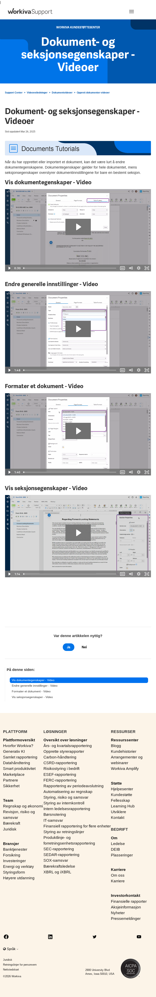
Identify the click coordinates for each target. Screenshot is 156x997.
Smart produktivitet (19, 768)
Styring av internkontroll (63, 803)
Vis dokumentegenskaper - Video (33, 680)
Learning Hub (123, 806)
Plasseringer (122, 855)
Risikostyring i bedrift (61, 768)
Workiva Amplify (125, 768)
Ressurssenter (124, 740)
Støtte (116, 783)
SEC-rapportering (58, 849)
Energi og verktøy (18, 866)
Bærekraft (11, 823)
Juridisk (9, 829)
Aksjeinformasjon (126, 907)
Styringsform (14, 872)
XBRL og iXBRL (57, 872)
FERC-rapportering (60, 780)
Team (8, 800)
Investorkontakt (125, 895)
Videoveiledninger (37, 92)
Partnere (10, 780)
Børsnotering (54, 814)
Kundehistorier (123, 751)
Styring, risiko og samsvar (65, 797)
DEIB (115, 849)
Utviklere (118, 812)
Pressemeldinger (126, 918)
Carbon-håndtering (59, 757)
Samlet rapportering (20, 757)
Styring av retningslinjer (63, 832)
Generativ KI (14, 751)
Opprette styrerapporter (63, 751)
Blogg (116, 746)
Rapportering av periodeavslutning (73, 786)
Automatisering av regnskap (67, 791)
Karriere (118, 869)
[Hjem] (30, 11)
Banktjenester (15, 849)
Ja (68, 647)
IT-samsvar (53, 820)
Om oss (118, 875)
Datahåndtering (16, 763)
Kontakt (117, 817)
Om (114, 838)
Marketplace (14, 774)
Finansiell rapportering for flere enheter (77, 826)
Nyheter (118, 913)
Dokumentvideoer (62, 92)
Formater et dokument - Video (31, 691)
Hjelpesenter (122, 789)
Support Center (14, 92)
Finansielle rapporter (129, 901)
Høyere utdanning (19, 878)
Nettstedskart (11, 969)
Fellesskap (120, 800)
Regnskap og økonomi (23, 806)
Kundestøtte (121, 795)
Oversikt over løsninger (65, 740)
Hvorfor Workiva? (18, 746)
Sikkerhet (11, 786)
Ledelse (118, 844)
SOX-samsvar (55, 860)
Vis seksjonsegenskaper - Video (32, 697)
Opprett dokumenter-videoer (93, 92)
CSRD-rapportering (60, 763)
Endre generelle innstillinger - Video (34, 685)
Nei (84, 647)
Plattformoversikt (19, 740)
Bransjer (11, 844)
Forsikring (11, 855)
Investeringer (14, 861)
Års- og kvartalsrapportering (67, 746)
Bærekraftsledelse (59, 866)
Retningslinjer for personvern (20, 964)
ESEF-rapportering (59, 774)
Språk (11, 949)
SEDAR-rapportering (61, 855)
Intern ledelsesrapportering (66, 809)
